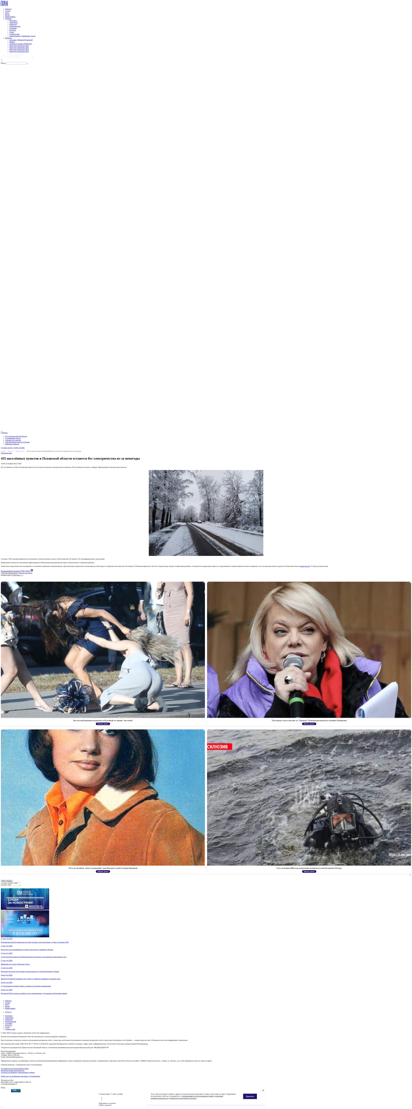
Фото (7, 13)
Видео (7, 15)
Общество (13, 24)
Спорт (11, 32)
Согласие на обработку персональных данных (18, 1072)
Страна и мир (14, 34)
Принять (250, 1096)
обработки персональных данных (183, 1098)
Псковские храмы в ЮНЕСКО (20, 44)
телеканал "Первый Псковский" (21, 40)
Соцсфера (13, 28)
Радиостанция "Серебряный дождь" (22, 36)
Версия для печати (25, 573)
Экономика (13, 22)
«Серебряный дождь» (13, 438)
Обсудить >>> (18, 575)
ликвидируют (305, 566)
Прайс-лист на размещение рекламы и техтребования (20, 1076)
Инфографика (10, 17)
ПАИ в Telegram (7, 881)
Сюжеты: (4, 433)
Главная (3, 451)
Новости (8, 9)
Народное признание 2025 (19, 46)
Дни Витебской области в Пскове (17, 442)
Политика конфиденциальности (12, 1070)
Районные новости (12, 444)
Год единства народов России (16, 436)
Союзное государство (13, 440)
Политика (13, 20)
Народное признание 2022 (19, 51)
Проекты (8, 38)
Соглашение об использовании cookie (15, 1068)
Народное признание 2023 (19, 49)
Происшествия (14, 26)
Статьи (7, 11)
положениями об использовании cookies (198, 1096)
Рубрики (8, 19)
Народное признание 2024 (19, 48)
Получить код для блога (9, 573)
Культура (12, 30)
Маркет (12, 42)
